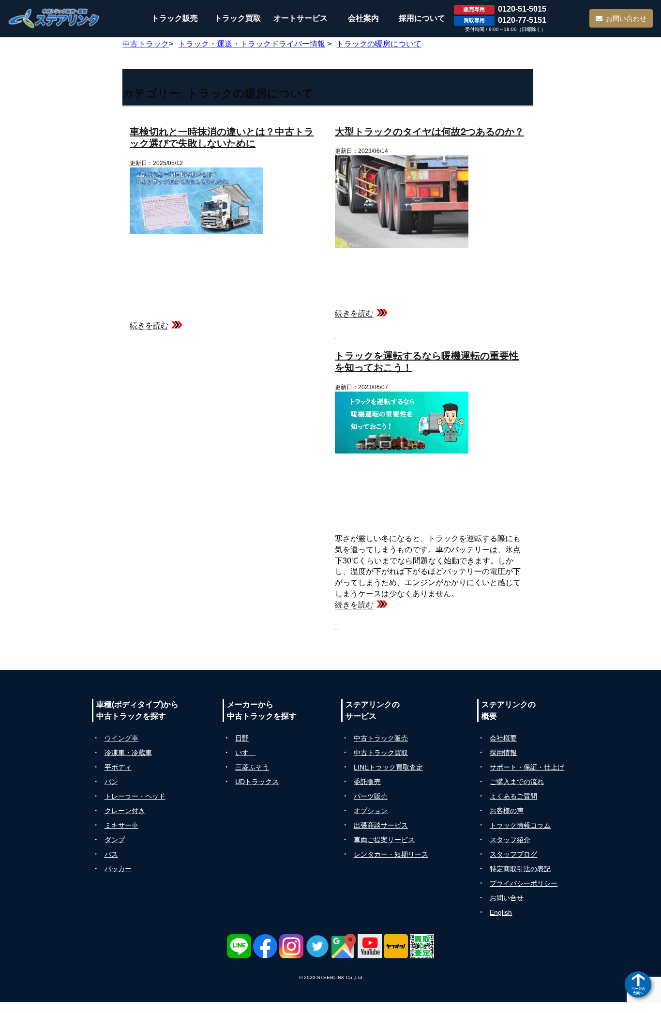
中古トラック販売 (381, 738)
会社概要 (503, 738)
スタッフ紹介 (510, 840)
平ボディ (118, 767)
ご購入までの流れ (517, 782)
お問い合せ (507, 898)
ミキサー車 (121, 825)
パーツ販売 (371, 796)
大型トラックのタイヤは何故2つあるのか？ (429, 131)
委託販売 (367, 782)
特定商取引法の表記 (520, 869)
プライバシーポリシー (523, 883)
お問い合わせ (626, 18)
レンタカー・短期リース (391, 854)
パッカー (118, 869)
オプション (371, 811)
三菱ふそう (252, 767)
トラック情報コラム (520, 825)
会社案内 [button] (363, 18)
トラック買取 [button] (237, 18)
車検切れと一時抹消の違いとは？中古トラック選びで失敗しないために (222, 137)
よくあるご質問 (513, 796)
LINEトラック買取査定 (388, 767)
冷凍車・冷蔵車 (128, 752)
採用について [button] (422, 18)
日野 (242, 738)
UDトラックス (257, 782)
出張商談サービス (381, 825)
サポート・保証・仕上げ (527, 767)
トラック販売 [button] (174, 18)
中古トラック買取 (381, 752)
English (501, 912)
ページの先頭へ (638, 990)
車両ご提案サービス (384, 840)
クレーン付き (125, 811)
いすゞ (245, 752)
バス (111, 854)
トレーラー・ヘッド (135, 796)
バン (111, 782)
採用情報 (503, 752)
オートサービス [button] (300, 18)
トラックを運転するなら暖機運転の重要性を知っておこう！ (427, 361)
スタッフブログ (513, 854)
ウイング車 (121, 738)
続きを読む (149, 325)
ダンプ (115, 840)
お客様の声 (507, 811)
